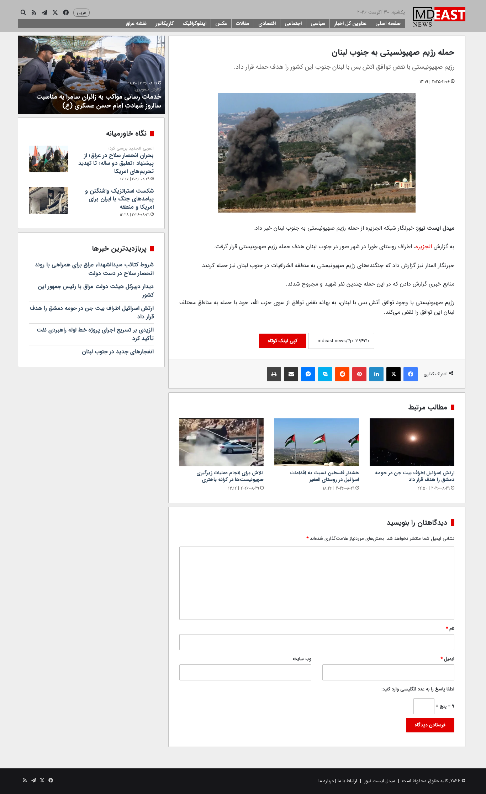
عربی (81, 12)
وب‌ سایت (302, 659)
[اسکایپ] (325, 374)
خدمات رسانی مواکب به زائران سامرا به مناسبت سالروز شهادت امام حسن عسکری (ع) (98, 99)
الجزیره (424, 246)
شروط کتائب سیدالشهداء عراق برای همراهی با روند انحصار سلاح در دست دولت (94, 269)
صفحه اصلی (388, 23)
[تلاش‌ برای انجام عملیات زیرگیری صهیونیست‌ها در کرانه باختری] (221, 442)
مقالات (242, 23)
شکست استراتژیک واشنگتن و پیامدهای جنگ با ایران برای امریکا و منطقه (119, 199)
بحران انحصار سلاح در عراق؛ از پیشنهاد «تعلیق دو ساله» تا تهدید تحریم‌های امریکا (116, 161)
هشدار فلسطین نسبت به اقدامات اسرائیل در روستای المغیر (324, 476)
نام (450, 628)
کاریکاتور (164, 23)
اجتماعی (293, 23)
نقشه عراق (136, 23)
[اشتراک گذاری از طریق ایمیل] (291, 374)
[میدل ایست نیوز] (439, 17)
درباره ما (326, 781)
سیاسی (318, 23)
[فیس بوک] (410, 374)
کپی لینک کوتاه (282, 341)
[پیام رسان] (308, 374)
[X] (393, 374)
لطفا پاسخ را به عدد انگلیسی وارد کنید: (417, 689)
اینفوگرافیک (194, 23)
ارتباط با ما (347, 781)
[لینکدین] (376, 374)
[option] (91, 75)
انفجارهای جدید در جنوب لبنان (118, 351)
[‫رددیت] (342, 374)
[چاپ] (274, 374)
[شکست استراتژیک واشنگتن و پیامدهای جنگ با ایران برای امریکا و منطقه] (48, 200)
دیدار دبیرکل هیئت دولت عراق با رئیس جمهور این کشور (96, 290)
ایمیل (447, 659)
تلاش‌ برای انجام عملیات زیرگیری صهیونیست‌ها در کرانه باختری (230, 476)
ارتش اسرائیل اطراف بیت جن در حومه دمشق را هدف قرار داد (414, 476)
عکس (221, 23)
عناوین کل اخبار (350, 23)
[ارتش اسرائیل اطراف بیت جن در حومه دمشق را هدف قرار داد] (412, 442)
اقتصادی (267, 23)
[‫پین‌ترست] (359, 374)
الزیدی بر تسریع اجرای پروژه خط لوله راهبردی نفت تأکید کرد (95, 334)
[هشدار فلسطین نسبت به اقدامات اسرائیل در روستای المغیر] (316, 442)
